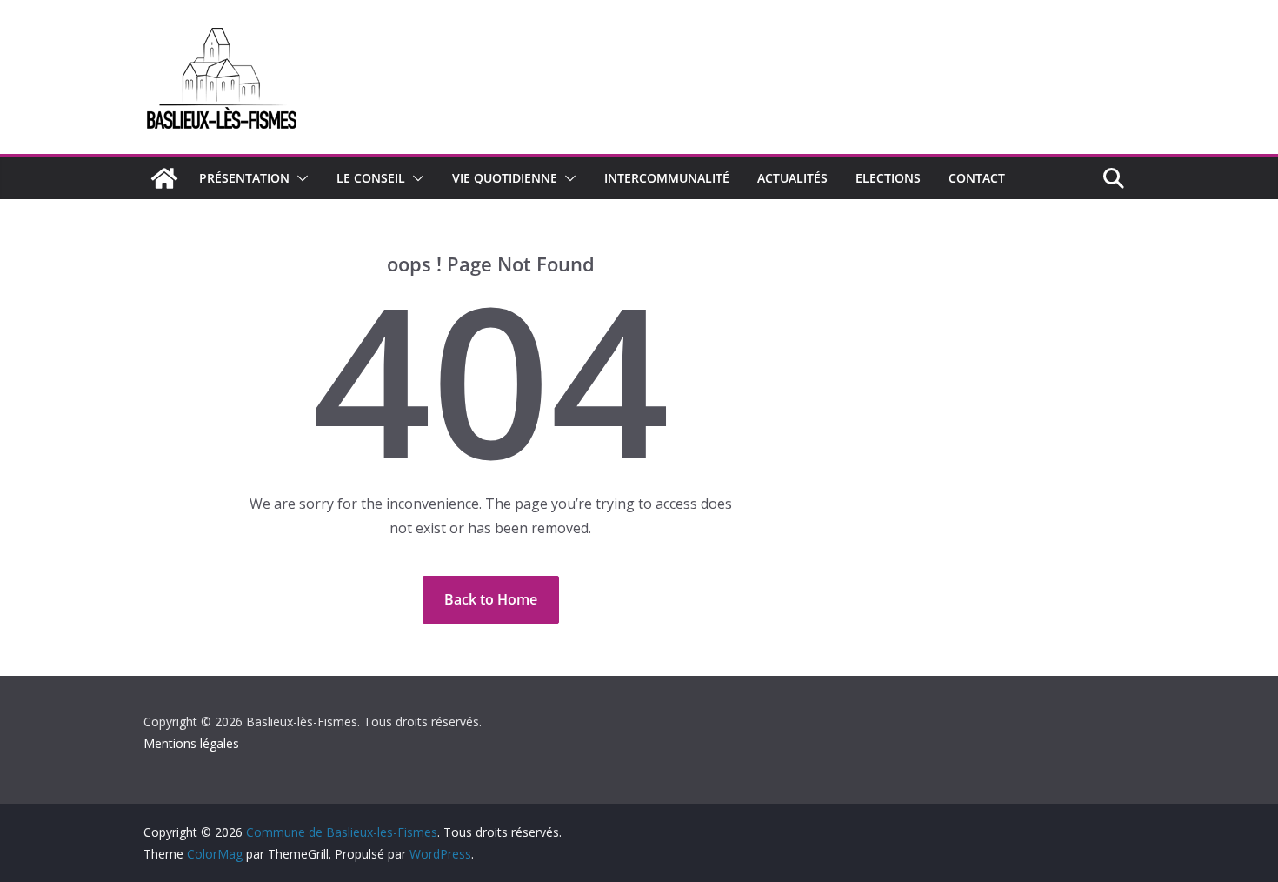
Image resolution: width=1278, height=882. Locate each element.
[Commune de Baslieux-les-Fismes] (164, 178)
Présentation (244, 178)
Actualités (792, 178)
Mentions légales (191, 743)
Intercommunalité (666, 178)
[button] (299, 178)
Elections (888, 178)
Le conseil (370, 178)
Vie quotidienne (504, 178)
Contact (977, 178)
